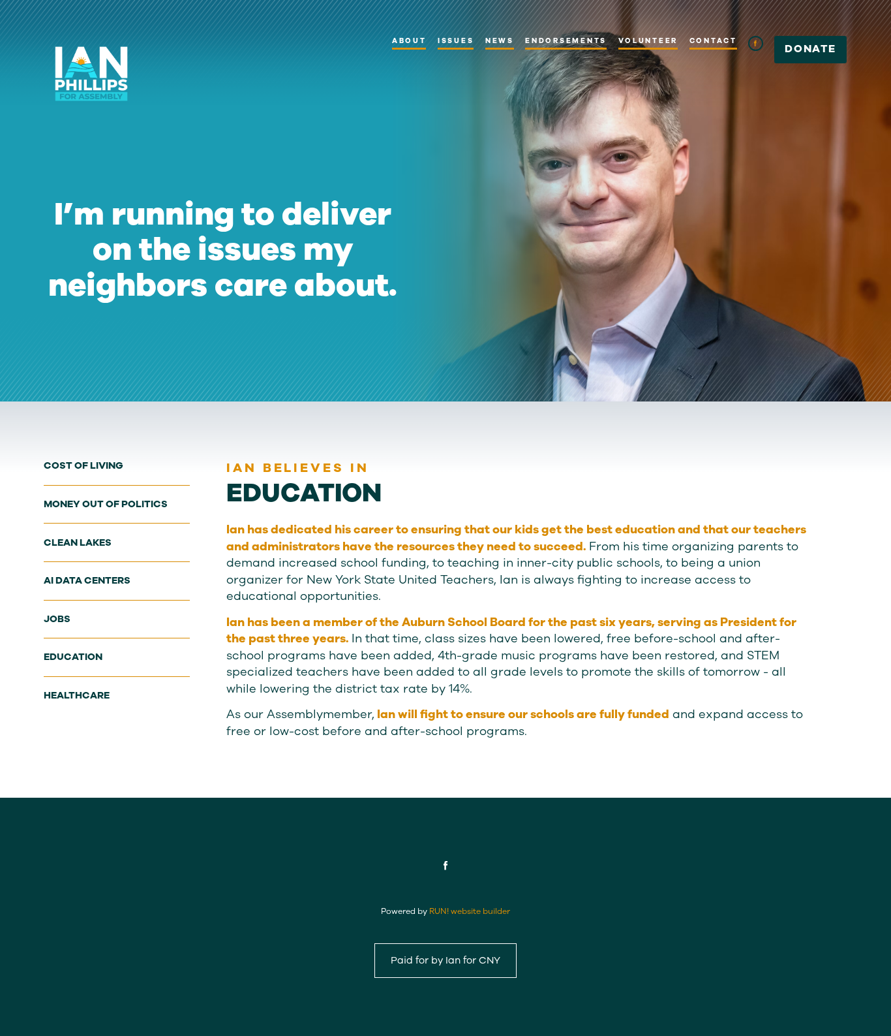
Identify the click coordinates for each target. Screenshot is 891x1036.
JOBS (57, 619)
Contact (713, 41)
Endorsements (566, 41)
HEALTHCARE (77, 695)
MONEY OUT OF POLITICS (106, 504)
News (499, 41)
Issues (456, 41)
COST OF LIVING (83, 465)
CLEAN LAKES (78, 542)
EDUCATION (73, 657)
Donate (810, 48)
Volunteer (648, 41)
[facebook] (755, 43)
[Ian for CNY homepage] (91, 74)
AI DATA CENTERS (87, 580)
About (409, 41)
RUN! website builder (469, 911)
